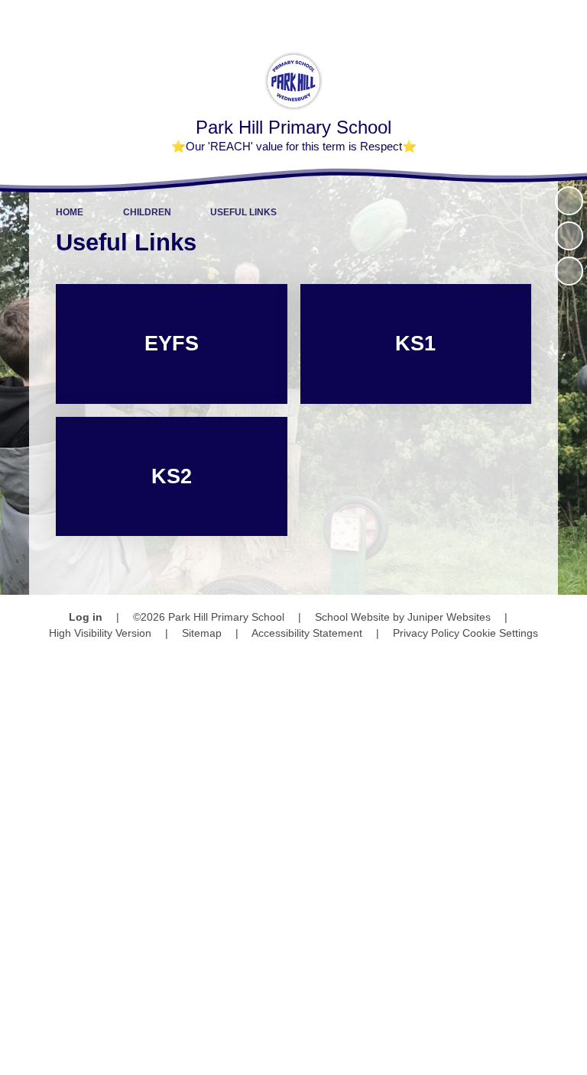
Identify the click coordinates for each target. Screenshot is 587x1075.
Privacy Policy (426, 633)
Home (69, 212)
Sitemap (202, 633)
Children (147, 212)
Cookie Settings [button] (500, 633)
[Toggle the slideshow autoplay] (569, 200)
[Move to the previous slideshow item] (569, 235)
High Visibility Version (100, 633)
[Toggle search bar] (526, 19)
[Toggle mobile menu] (567, 19)
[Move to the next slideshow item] (569, 271)
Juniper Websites (449, 617)
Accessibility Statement (306, 633)
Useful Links (243, 212)
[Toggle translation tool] (487, 19)
